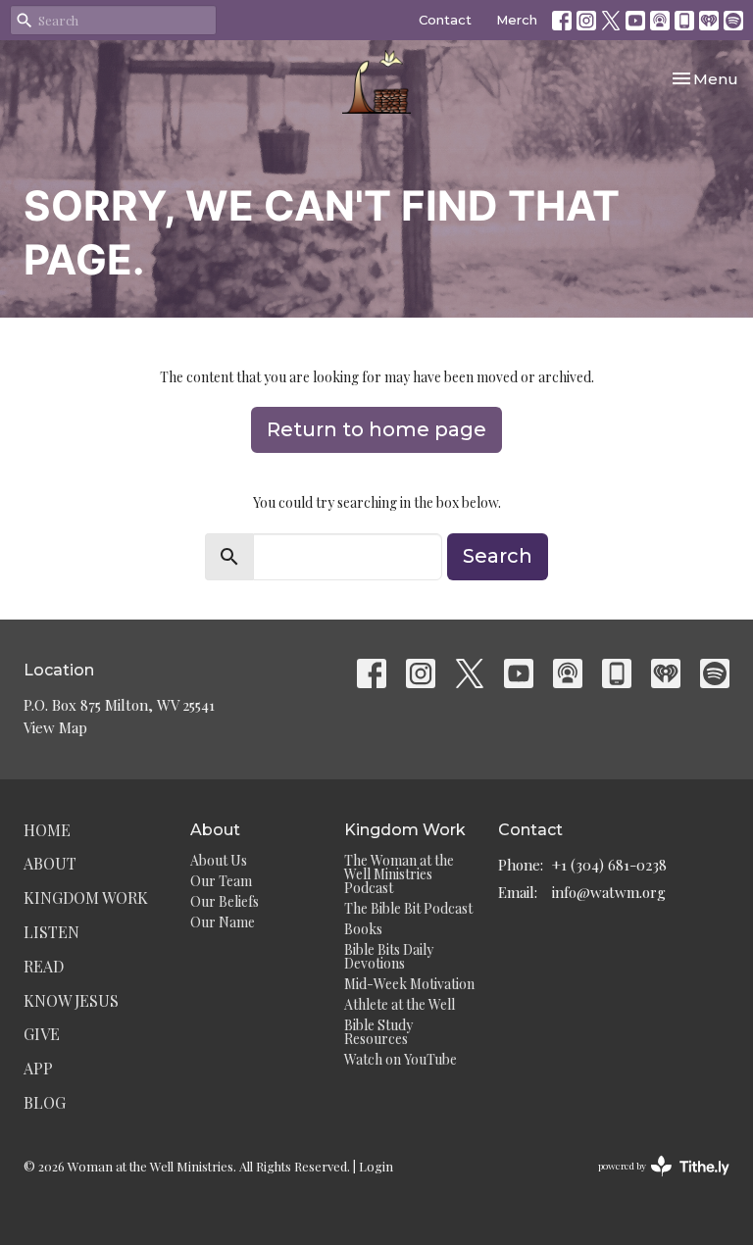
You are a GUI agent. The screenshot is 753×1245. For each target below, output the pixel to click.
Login (376, 1166)
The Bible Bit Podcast (408, 908)
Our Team (221, 881)
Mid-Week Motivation (409, 983)
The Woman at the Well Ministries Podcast (399, 874)
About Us (218, 860)
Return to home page (376, 429)
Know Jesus (71, 1000)
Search (497, 556)
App (38, 1068)
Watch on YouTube (400, 1059)
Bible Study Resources (378, 1032)
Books (363, 929)
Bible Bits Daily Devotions (388, 956)
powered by (653, 1182)
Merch (516, 19)
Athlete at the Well (399, 1004)
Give (42, 1033)
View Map (55, 727)
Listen (51, 931)
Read (44, 966)
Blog (45, 1102)
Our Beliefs (224, 901)
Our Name (222, 922)
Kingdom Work (86, 897)
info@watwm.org (609, 892)
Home (47, 830)
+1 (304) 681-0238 (609, 864)
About (50, 863)
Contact (445, 19)
